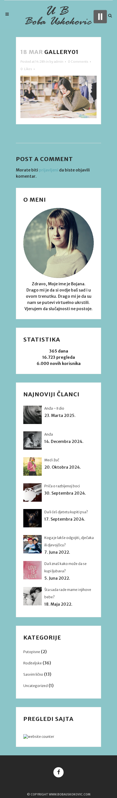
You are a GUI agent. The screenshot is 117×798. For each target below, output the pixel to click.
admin (58, 62)
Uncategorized (35, 686)
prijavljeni (48, 170)
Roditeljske (32, 663)
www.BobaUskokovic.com (69, 794)
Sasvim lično (33, 674)
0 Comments (78, 62)
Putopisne (31, 652)
